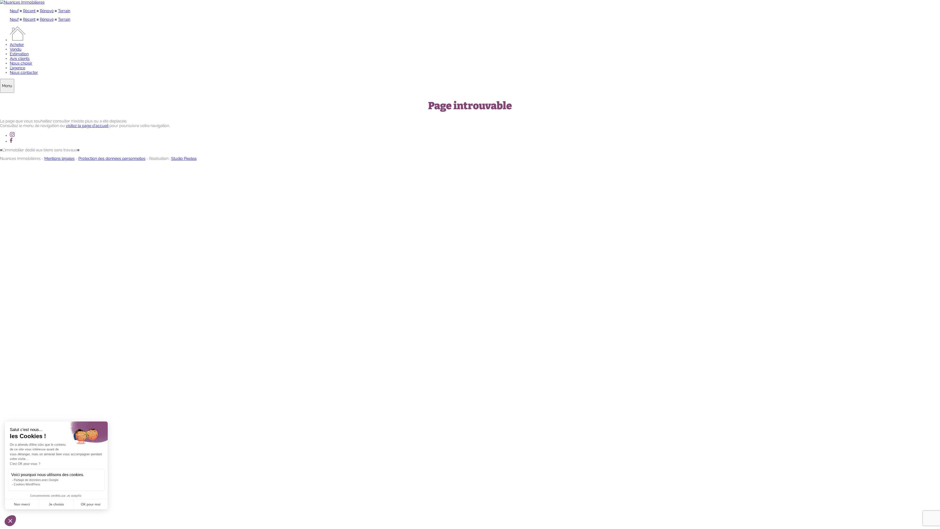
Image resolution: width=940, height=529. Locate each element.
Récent (29, 11)
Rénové (47, 11)
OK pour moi (90, 504)
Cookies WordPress (27, 484)
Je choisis (56, 504)
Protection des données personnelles (111, 158)
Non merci (22, 504)
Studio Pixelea (184, 158)
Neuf (14, 11)
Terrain (64, 11)
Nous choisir (21, 63)
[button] (10, 521)
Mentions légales (59, 158)
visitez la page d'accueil (87, 125)
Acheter (17, 44)
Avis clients (20, 58)
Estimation (19, 54)
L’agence (17, 68)
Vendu (16, 49)
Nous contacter (24, 72)
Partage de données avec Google (36, 480)
